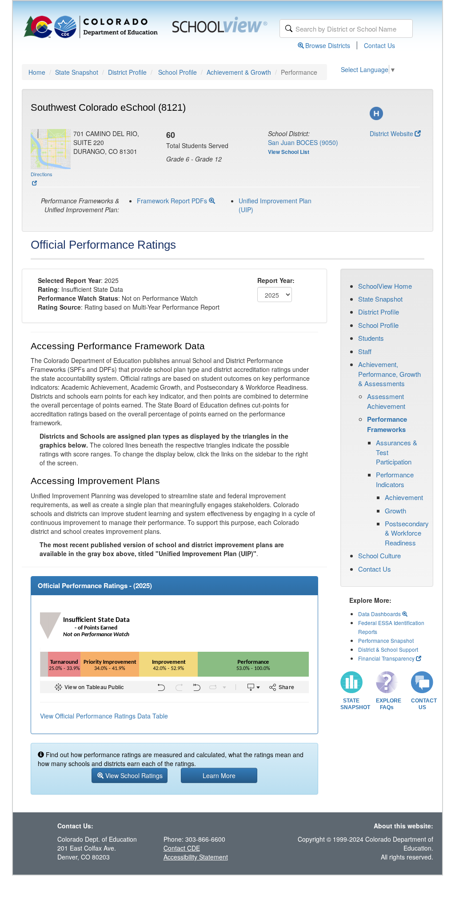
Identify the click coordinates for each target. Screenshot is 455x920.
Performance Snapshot (386, 640)
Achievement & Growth (239, 72)
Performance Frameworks (387, 424)
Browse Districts (327, 45)
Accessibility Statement (196, 856)
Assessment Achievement (386, 400)
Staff (364, 351)
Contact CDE (182, 847)
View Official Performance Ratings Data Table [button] (104, 715)
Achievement (404, 497)
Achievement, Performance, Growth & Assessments (389, 373)
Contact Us (379, 45)
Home (36, 72)
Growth (395, 510)
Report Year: (276, 280)
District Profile (127, 72)
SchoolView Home (385, 286)
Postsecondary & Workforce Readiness (407, 533)
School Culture (379, 555)
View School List (288, 152)
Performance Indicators (395, 479)
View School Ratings (133, 775)
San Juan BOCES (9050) (303, 142)
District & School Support (388, 649)
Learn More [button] (219, 775)
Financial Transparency (386, 658)
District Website (391, 133)
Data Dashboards (380, 613)
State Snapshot (76, 72)
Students (371, 338)
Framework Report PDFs (173, 200)
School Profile (177, 72)
